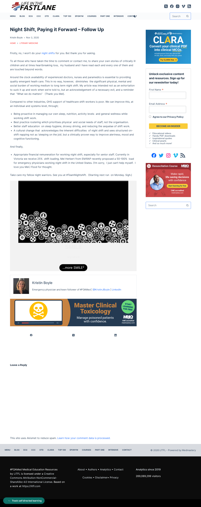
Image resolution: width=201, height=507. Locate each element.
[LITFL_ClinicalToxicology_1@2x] (73, 312)
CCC (39, 16)
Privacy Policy (175, 116)
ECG (31, 16)
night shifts (48, 53)
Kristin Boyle (42, 283)
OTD (47, 16)
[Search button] (187, 16)
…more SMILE (73, 267)
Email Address (158, 103)
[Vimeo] (183, 6)
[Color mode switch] (134, 16)
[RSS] (189, 6)
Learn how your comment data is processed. (83, 438)
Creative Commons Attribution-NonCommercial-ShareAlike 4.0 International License (33, 478)
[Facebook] (172, 6)
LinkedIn (116, 289)
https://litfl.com (31, 486)
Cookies (87, 477)
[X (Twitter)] (166, 6)
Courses (91, 16)
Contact (127, 450)
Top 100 (67, 16)
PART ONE (105, 16)
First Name (156, 89)
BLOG (22, 16)
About (81, 469)
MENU (13, 16)
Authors (92, 469)
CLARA (56, 16)
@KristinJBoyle (101, 289)
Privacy (114, 477)
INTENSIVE (119, 16)
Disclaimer (101, 477)
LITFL (17, 473)
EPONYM (79, 16)
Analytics (105, 469)
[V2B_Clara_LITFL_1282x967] (168, 46)
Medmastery (189, 450)
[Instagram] (177, 6)
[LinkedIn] (116, 335)
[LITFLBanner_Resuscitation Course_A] (168, 179)
